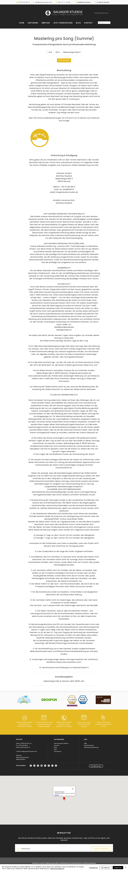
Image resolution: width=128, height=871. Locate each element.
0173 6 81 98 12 (23, 745)
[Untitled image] (39, 138)
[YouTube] (41, 766)
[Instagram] (34, 766)
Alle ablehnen (105, 868)
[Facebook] (31, 766)
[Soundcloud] (45, 766)
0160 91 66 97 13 (25, 747)
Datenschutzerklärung (91, 747)
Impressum (57, 751)
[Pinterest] (49, 766)
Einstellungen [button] (93, 868)
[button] (33, 23)
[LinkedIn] (52, 766)
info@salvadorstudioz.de (29, 751)
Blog (55, 747)
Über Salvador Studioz (61, 743)
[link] (64, 60)
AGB (85, 743)
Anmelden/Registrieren (101, 13)
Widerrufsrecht (89, 745)
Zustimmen (118, 868)
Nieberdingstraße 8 (22, 757)
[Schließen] (125, 867)
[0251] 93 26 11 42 (25, 743)
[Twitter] (38, 766)
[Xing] (56, 766)
